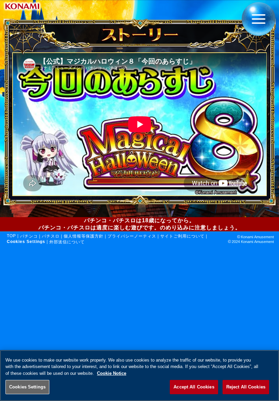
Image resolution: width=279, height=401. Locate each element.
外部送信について (67, 242)
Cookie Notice (111, 373)
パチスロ (51, 236)
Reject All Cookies (245, 386)
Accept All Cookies (194, 386)
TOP (11, 235)
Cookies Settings (27, 386)
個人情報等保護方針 (83, 236)
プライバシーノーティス (132, 236)
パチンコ (29, 236)
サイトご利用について (182, 236)
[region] (139, 375)
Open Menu (259, 22)
